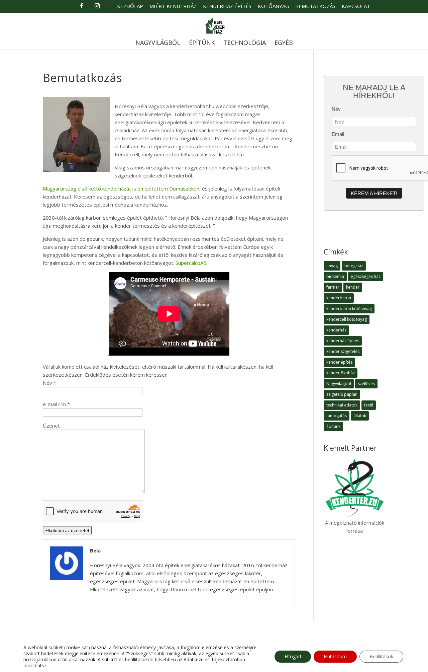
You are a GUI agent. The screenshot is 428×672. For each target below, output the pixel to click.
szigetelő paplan (341, 394)
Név (336, 109)
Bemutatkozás (315, 6)
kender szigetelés (342, 351)
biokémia (335, 276)
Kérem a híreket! (374, 193)
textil (368, 405)
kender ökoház (340, 373)
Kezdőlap (130, 6)
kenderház (336, 330)
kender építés (339, 362)
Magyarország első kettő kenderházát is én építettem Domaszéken (121, 188)
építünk (333, 426)
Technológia (244, 43)
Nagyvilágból (157, 43)
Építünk (202, 43)
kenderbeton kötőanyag (349, 308)
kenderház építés (342, 341)
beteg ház (353, 266)
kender (352, 287)
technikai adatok (341, 405)
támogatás (336, 416)
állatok (359, 416)
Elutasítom (335, 656)
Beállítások (381, 656)
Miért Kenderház (173, 6)
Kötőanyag (273, 6)
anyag (332, 266)
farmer (332, 287)
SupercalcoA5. (191, 262)
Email (338, 134)
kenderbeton (338, 298)
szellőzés (366, 383)
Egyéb (284, 43)
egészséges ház (366, 276)
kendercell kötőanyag (346, 319)
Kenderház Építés (227, 6)
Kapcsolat (356, 6)
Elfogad (293, 656)
